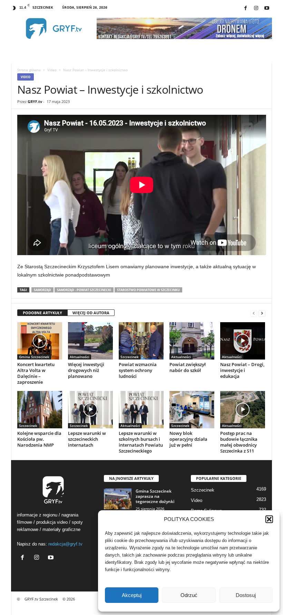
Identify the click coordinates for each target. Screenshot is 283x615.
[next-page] (261, 313)
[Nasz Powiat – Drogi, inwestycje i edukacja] (242, 341)
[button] (269, 519)
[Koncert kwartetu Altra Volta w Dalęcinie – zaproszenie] (39, 341)
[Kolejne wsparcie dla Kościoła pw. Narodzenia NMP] (39, 409)
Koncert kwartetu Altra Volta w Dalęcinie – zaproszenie (36, 373)
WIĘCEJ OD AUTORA (90, 312)
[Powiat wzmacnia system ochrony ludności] (141, 341)
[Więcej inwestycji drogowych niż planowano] (90, 341)
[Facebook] (245, 8)
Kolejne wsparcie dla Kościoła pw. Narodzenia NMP (39, 439)
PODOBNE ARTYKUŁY (42, 312)
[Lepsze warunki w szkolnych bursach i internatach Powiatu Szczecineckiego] (141, 409)
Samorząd (42, 290)
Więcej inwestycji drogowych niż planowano (86, 370)
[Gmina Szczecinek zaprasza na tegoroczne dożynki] (117, 498)
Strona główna (29, 69)
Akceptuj (132, 595)
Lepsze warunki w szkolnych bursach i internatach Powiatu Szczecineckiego (141, 442)
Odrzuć (188, 595)
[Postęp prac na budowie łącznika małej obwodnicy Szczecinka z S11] (242, 409)
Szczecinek (129, 356)
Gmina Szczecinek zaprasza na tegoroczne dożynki (155, 496)
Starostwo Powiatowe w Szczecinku (148, 290)
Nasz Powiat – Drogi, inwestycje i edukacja (242, 370)
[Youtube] (267, 8)
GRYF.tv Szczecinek (41, 599)
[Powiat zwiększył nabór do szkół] (191, 341)
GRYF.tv (35, 101)
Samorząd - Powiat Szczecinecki (84, 290)
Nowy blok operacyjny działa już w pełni (188, 439)
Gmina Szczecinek (34, 356)
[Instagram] (256, 8)
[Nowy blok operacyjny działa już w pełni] (191, 409)
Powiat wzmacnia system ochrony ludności (138, 370)
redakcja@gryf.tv (65, 544)
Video (52, 69)
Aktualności (79, 356)
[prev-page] (253, 313)
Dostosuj (246, 595)
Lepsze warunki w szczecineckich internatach (87, 439)
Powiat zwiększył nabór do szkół (187, 367)
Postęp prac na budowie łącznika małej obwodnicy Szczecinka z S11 (238, 442)
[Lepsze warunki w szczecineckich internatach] (90, 409)
